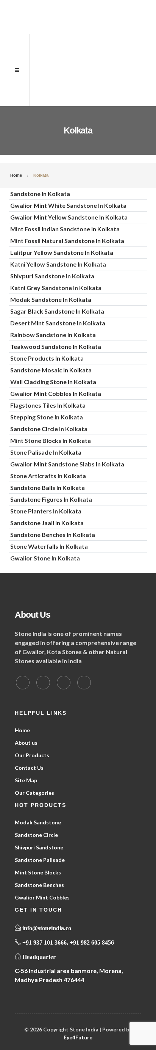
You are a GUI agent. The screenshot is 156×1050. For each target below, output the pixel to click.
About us (26, 742)
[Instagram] (84, 682)
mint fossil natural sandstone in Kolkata (67, 240)
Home (22, 730)
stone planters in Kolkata (45, 511)
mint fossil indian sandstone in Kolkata (65, 228)
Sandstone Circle (36, 835)
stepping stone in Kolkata (46, 417)
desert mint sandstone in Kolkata (57, 322)
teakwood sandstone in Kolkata (55, 346)
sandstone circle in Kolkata (48, 428)
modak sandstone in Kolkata (50, 299)
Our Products (32, 755)
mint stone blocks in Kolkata (50, 440)
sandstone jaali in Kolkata (47, 522)
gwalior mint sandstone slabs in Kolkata (67, 464)
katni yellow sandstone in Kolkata (58, 264)
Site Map (26, 780)
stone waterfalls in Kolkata (49, 546)
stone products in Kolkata (47, 358)
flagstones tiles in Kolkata (48, 405)
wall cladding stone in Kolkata (53, 381)
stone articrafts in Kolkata (48, 475)
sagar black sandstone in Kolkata (57, 311)
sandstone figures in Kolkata (51, 499)
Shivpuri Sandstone (39, 847)
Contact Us (29, 767)
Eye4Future (78, 1037)
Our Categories (34, 792)
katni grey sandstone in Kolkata (55, 287)
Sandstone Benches (39, 885)
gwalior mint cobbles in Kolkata (55, 393)
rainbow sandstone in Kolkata (53, 334)
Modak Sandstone (38, 822)
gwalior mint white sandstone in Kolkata (68, 205)
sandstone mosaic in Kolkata (51, 370)
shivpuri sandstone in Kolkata (52, 275)
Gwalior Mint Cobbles (42, 897)
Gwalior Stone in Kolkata (45, 558)
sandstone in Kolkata (40, 193)
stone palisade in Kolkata (45, 452)
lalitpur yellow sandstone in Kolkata (61, 252)
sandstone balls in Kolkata (47, 487)
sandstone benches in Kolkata (52, 534)
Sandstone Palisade (40, 860)
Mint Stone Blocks (38, 872)
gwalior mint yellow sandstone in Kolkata (69, 217)
